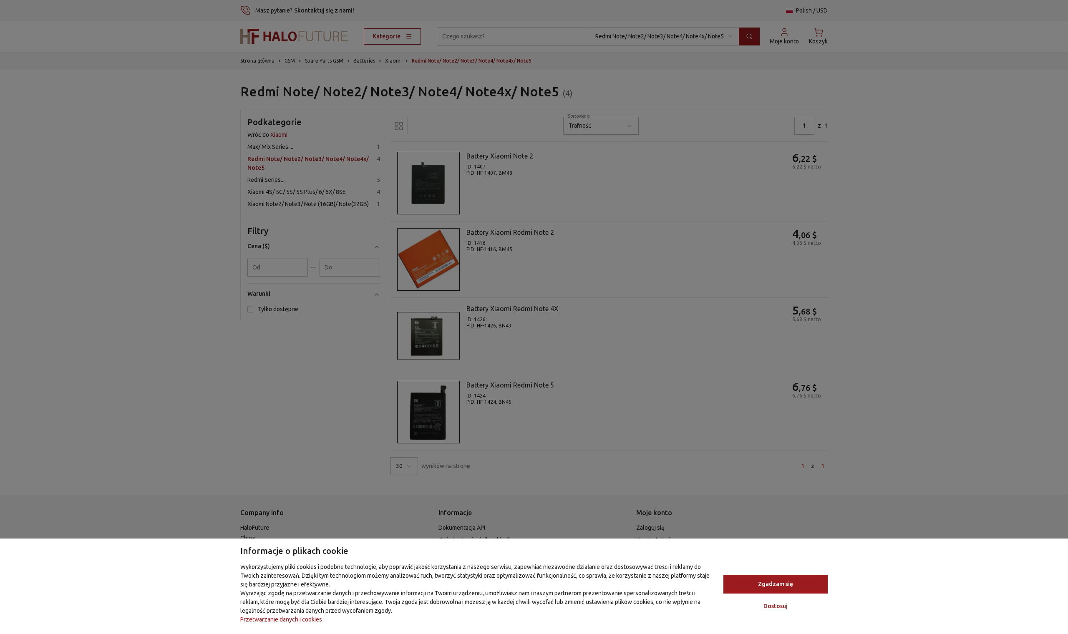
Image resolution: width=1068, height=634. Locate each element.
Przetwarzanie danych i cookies (281, 619)
